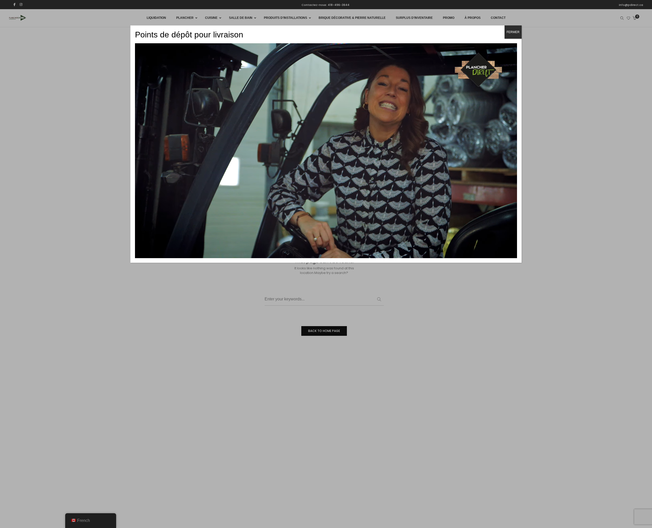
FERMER (513, 32)
